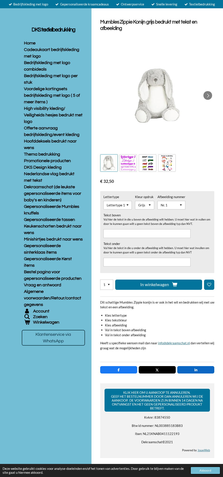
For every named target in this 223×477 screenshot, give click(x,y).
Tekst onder (111, 244)
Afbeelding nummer (171, 197)
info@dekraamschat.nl (174, 343)
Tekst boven (112, 215)
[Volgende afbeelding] (207, 95)
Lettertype (111, 197)
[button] (109, 163)
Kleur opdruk (144, 197)
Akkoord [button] (205, 470)
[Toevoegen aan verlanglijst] (209, 285)
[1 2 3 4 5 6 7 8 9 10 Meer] (106, 285)
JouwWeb (204, 450)
